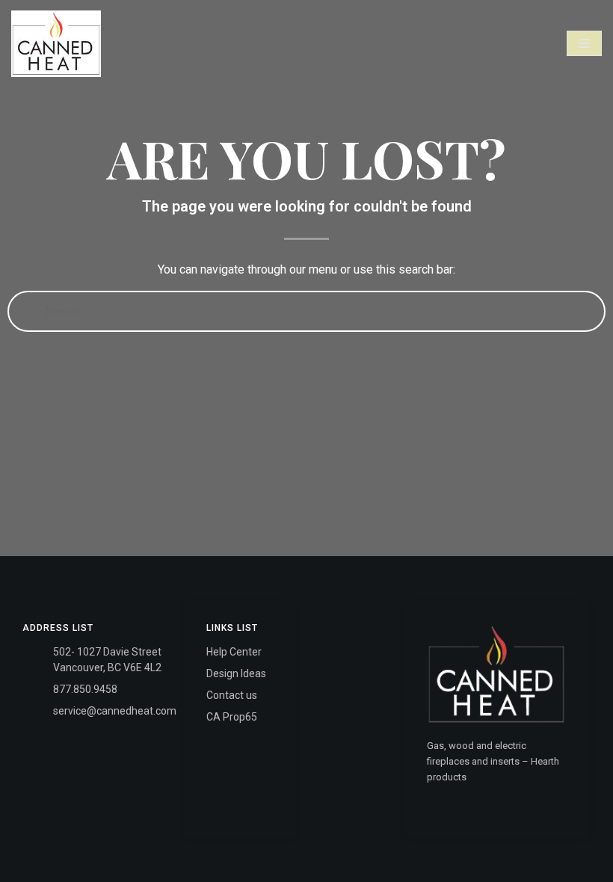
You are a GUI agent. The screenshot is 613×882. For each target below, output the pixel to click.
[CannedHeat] (56, 43)
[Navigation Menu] (584, 43)
